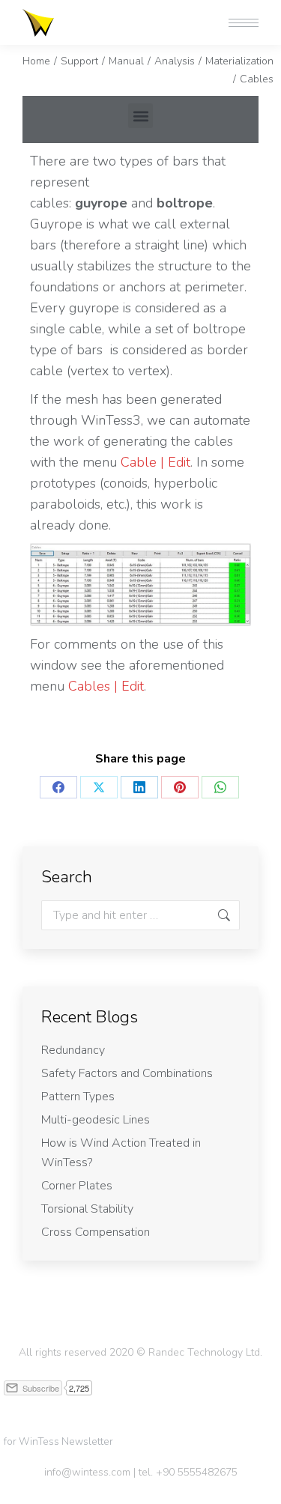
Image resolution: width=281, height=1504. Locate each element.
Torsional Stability (87, 1209)
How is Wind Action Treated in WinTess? (121, 1153)
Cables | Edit (106, 686)
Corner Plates (76, 1185)
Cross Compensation (95, 1232)
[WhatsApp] (220, 787)
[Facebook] (58, 787)
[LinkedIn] (139, 787)
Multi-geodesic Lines (95, 1120)
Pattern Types (78, 1096)
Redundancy (73, 1050)
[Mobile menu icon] (244, 22)
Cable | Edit (155, 462)
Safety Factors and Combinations (127, 1073)
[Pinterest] (180, 787)
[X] (99, 787)
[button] (57, 13)
